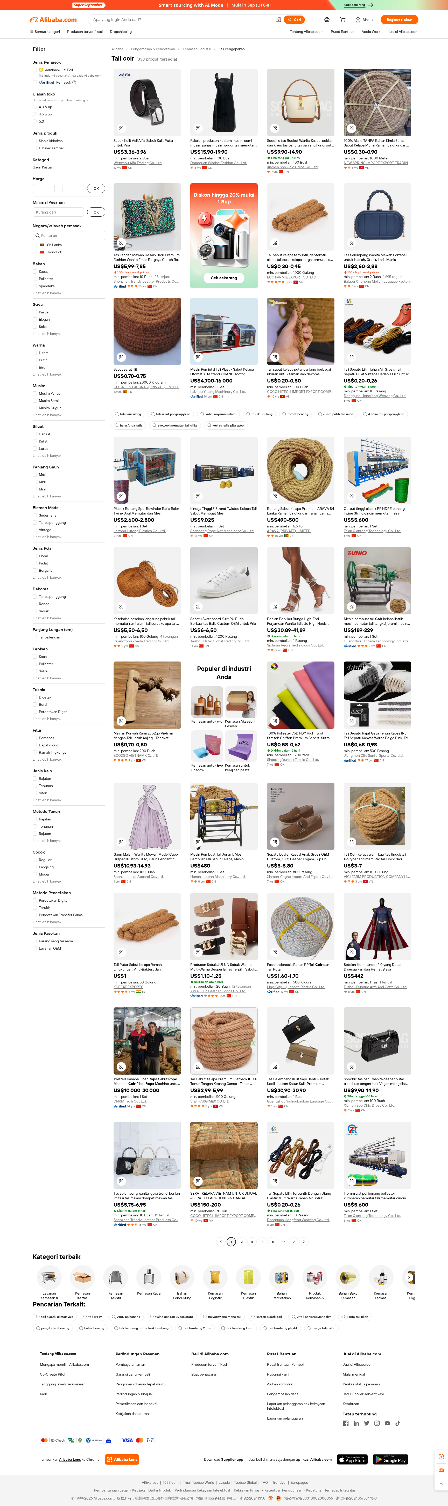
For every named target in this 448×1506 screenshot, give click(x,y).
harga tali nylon (324, 1328)
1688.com (171, 1482)
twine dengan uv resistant (174, 1317)
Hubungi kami (278, 1374)
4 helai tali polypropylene (386, 414)
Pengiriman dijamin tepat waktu (141, 1384)
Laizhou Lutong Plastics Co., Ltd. (140, 531)
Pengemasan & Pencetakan (153, 49)
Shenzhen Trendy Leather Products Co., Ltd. (147, 281)
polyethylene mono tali (224, 1317)
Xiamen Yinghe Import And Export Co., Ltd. (300, 877)
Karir (43, 1394)
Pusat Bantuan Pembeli (285, 1364)
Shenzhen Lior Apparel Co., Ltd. (139, 877)
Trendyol (279, 1482)
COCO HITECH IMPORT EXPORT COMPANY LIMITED (300, 392)
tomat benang (298, 414)
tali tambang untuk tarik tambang (144, 1328)
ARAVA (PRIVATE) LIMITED (289, 531)
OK (96, 188)
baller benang (94, 1328)
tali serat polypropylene (173, 414)
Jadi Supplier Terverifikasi (363, 1394)
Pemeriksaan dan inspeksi (136, 1404)
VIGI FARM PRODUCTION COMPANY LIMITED (377, 877)
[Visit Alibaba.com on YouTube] (387, 1423)
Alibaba (117, 49)
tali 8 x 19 (95, 1317)
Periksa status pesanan (361, 1384)
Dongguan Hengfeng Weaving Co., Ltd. (375, 396)
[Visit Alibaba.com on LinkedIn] (356, 1423)
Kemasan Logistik (197, 49)
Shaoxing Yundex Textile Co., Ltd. (293, 760)
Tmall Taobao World (198, 1482)
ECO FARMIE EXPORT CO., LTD (291, 277)
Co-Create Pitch (53, 1374)
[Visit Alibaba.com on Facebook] (346, 1423)
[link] (441, 1457)
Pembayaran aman (130, 1364)
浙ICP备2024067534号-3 (356, 1498)
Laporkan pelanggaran (285, 1418)
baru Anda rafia (131, 425)
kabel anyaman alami (221, 414)
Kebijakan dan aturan (132, 1414)
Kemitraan (351, 1404)
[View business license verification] (270, 1498)
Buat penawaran (204, 1374)
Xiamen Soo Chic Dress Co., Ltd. (292, 167)
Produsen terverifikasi (209, 1364)
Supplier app (232, 1459)
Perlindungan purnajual (134, 1394)
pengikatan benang (55, 1328)
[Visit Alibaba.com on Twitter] (366, 1423)
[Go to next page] (304, 1241)
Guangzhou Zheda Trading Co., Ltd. (141, 641)
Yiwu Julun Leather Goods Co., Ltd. (218, 991)
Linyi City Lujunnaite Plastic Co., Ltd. (296, 987)
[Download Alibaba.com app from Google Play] (390, 1459)
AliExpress (150, 1482)
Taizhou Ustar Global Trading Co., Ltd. (219, 641)
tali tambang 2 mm (197, 1328)
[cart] (344, 20)
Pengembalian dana (282, 1394)
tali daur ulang (130, 414)
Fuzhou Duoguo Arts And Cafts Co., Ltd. (375, 987)
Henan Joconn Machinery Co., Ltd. (218, 877)
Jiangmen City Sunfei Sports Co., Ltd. (373, 755)
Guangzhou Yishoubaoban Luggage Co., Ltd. (300, 1101)
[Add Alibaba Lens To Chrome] (122, 1459)
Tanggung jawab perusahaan (63, 1384)
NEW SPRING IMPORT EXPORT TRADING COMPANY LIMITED (377, 163)
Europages (299, 1482)
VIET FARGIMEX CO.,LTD (209, 1101)
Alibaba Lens (70, 1459)
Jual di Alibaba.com (358, 1364)
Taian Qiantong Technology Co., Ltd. (372, 531)
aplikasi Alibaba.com (314, 1459)
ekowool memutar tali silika (178, 425)
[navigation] (69, 645)
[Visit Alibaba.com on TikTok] (398, 1423)
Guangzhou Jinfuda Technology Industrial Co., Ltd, (377, 641)
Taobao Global (245, 1482)
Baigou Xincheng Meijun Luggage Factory (377, 281)
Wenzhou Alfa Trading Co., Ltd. (138, 163)
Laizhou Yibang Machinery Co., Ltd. (218, 392)
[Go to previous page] (221, 1241)
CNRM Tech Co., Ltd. (130, 1101)
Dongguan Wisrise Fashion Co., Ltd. (218, 163)
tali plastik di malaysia (57, 1317)
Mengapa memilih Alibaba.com (64, 1364)
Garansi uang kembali (133, 1374)
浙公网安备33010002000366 (308, 1498)
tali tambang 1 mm (240, 1328)
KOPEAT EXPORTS (128, 987)
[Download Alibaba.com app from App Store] (352, 1459)
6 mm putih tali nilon (338, 414)
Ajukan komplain (280, 1384)
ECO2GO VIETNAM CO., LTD (136, 755)
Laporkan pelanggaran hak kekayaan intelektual (296, 1406)
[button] (278, 20)
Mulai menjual (354, 1374)
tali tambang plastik (283, 1328)
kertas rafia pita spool (228, 425)
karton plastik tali (269, 1317)
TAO (264, 1482)
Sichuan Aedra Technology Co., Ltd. (295, 645)
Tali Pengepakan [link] (232, 49)
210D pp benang (128, 1317)
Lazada (224, 1482)
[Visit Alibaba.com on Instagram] (377, 1423)
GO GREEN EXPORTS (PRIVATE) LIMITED (146, 387)
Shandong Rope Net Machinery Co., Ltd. (222, 531)
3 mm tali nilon (357, 1317)
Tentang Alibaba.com (58, 1353)
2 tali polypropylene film (314, 1317)
